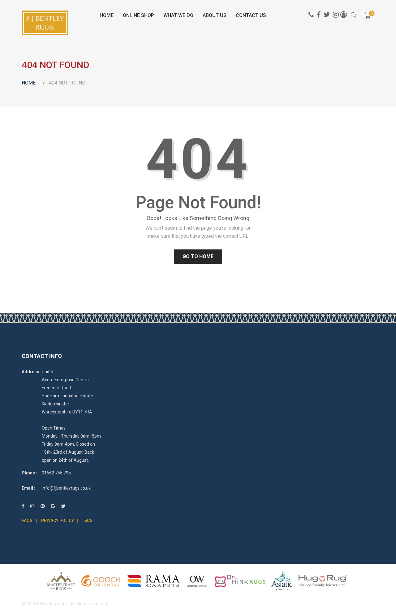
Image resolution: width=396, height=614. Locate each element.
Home (107, 15)
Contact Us (251, 15)
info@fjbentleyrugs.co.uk (66, 488)
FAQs (27, 520)
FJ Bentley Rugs (52, 603)
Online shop (138, 15)
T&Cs (87, 520)
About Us (214, 15)
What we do (178, 15)
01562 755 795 (56, 472)
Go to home (198, 256)
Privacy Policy (57, 520)
